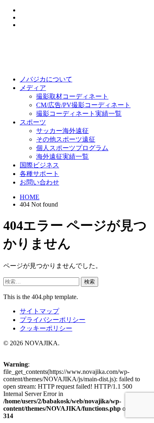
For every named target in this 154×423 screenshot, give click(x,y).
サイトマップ (39, 311)
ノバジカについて (46, 79)
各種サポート (39, 173)
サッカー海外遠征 (62, 130)
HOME (29, 197)
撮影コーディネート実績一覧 (79, 113)
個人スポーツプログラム (72, 147)
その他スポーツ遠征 (65, 139)
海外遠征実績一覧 (62, 156)
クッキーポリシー (46, 328)
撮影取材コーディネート (72, 96)
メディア (33, 87)
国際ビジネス (39, 165)
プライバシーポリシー (52, 319)
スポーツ (33, 122)
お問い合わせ (39, 182)
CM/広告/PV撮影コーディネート (83, 104)
